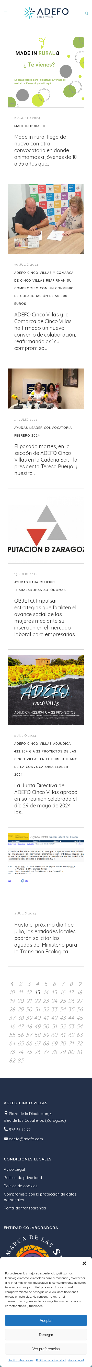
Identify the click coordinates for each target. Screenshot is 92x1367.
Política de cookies (20, 1360)
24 (54, 1000)
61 (62, 1034)
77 (46, 1051)
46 (12, 1026)
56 (20, 1034)
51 (54, 1026)
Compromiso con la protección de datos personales (40, 1197)
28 (12, 1009)
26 (71, 1000)
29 (20, 1009)
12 (28, 992)
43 (63, 1017)
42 (54, 1017)
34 (63, 1009)
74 (20, 1051)
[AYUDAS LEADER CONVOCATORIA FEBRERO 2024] (46, 389)
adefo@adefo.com (26, 1138)
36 (79, 1009)
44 (71, 1017)
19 (12, 1000)
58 (37, 1034)
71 (71, 1043)
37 (12, 1017)
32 (46, 1009)
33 (54, 1009)
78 (54, 1051)
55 (12, 1034)
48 (29, 1026)
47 (20, 1026)
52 (63, 1026)
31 (37, 1009)
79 (62, 1051)
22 (37, 1000)
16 (62, 992)
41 (45, 1017)
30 (29, 1009)
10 (12, 992)
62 (71, 1034)
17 (70, 992)
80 (71, 1051)
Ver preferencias (46, 1349)
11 (20, 992)
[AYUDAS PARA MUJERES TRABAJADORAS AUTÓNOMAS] (46, 529)
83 (20, 1060)
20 (20, 1000)
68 (46, 1043)
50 (45, 1026)
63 (79, 1034)
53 (71, 1026)
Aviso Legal (76, 1360)
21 (28, 1000)
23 (46, 1000)
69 (54, 1043)
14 (45, 992)
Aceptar (46, 1320)
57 (29, 1034)
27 (79, 1000)
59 (46, 1034)
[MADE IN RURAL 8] (46, 72)
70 (63, 1043)
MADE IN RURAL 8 (29, 126)
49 (37, 1026)
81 (79, 1051)
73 (12, 1051)
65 (20, 1043)
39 (29, 1017)
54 (79, 1026)
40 (37, 1017)
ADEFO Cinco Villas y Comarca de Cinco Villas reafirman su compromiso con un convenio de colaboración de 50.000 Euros (44, 288)
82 (12, 1060)
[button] (84, 1263)
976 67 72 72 (20, 1129)
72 (79, 1043)
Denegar (46, 1334)
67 (37, 1043)
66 (29, 1043)
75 (29, 1051)
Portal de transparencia (25, 1208)
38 (20, 1017)
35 (71, 1009)
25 (63, 1000)
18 (79, 992)
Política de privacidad (51, 1360)
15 (54, 992)
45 (79, 1017)
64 (12, 1043)
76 (37, 1051)
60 (54, 1034)
